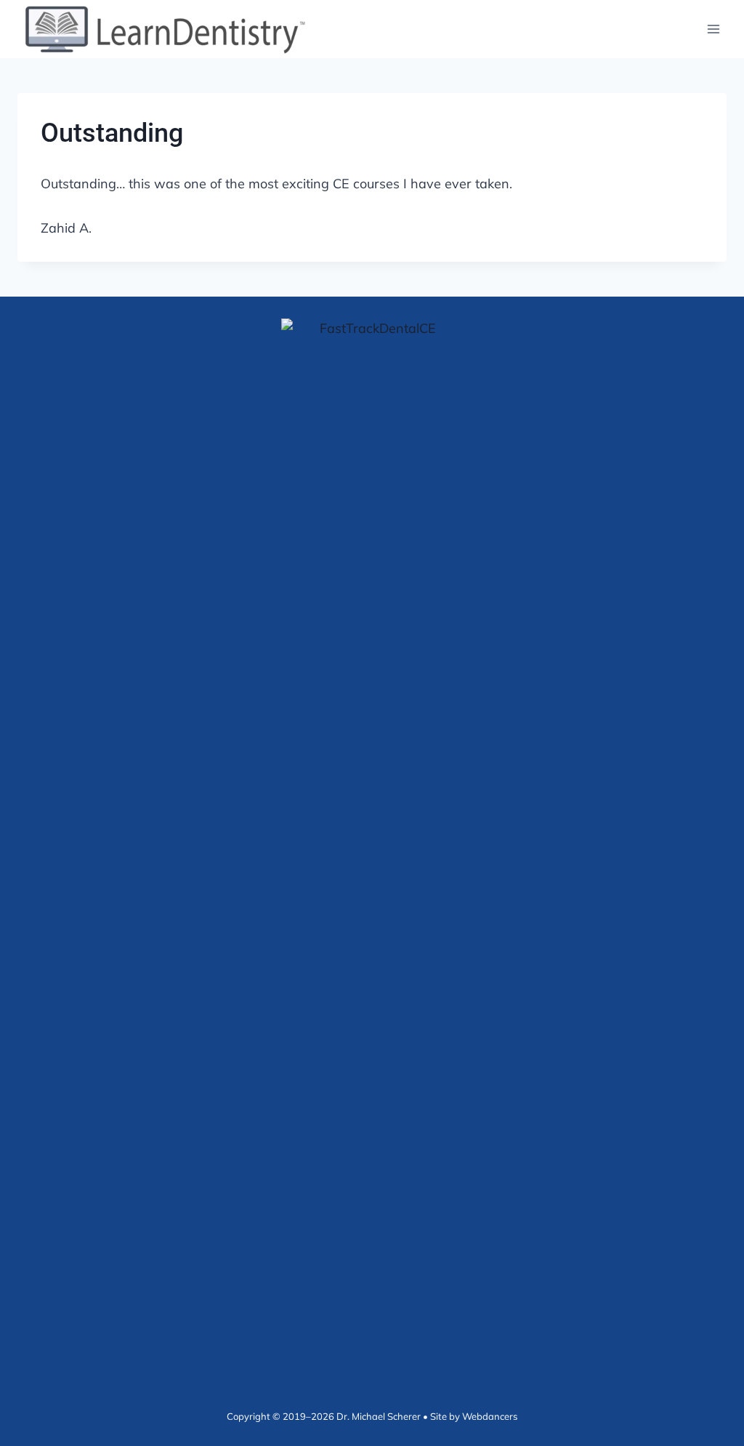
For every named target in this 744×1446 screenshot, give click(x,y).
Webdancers (489, 1416)
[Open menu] (713, 28)
